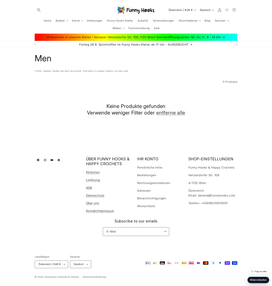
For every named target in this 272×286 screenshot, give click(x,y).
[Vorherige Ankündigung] (35, 44)
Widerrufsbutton (258, 280)
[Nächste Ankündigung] (237, 44)
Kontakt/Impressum (100, 211)
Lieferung (93, 180)
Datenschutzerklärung (94, 277)
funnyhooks (50, 277)
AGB (89, 188)
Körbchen (93, 172)
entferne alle (170, 112)
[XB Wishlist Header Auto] (227, 10)
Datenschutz (95, 195)
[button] (39, 10)
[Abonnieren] (165, 231)
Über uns (92, 203)
